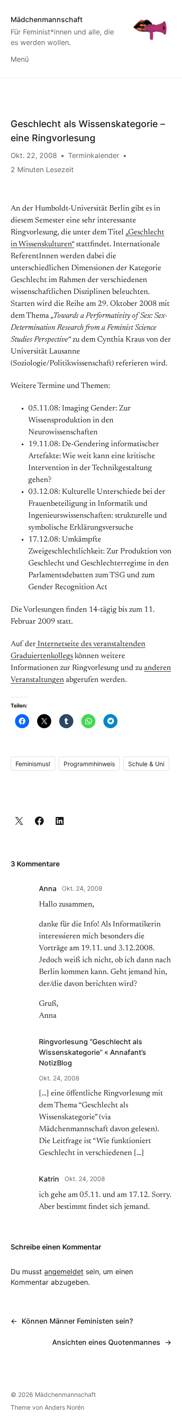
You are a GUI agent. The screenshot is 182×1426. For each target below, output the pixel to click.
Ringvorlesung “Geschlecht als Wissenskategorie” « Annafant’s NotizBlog (92, 1052)
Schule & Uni (146, 764)
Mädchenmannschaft (47, 19)
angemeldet (63, 1271)
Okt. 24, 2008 (82, 888)
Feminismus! (32, 764)
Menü (20, 59)
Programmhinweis (89, 764)
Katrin (49, 1178)
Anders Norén (64, 1407)
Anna (48, 888)
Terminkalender (93, 155)
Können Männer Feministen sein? (77, 1321)
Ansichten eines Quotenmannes (106, 1342)
